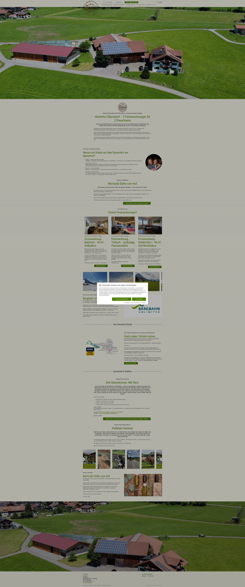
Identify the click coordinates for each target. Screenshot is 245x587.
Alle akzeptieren (139, 299)
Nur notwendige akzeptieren (121, 299)
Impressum (143, 302)
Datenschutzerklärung (135, 302)
